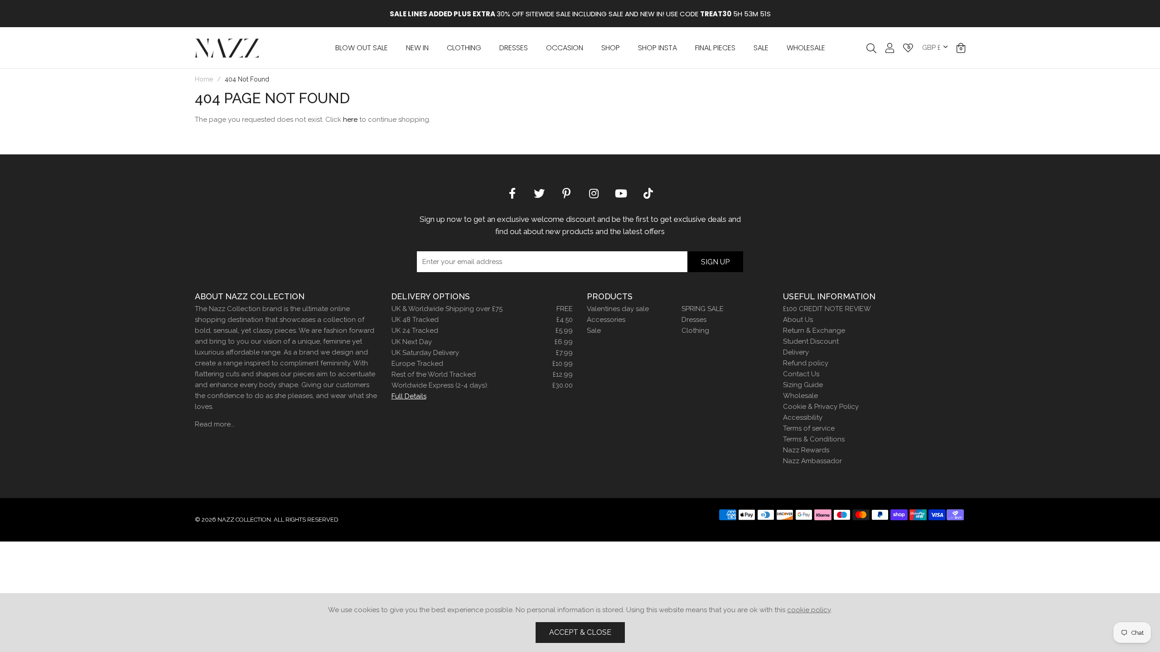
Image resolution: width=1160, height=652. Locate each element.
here (350, 119)
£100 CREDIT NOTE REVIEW (827, 309)
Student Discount (811, 341)
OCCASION (564, 48)
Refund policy (805, 363)
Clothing (464, 48)
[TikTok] (648, 193)
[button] (961, 48)
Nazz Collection (227, 47)
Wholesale (800, 396)
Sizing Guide (803, 385)
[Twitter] (539, 193)
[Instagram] (593, 193)
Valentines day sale (618, 309)
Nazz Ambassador (812, 461)
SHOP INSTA (657, 48)
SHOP (610, 48)
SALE (761, 48)
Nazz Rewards (806, 450)
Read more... (215, 424)
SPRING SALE (703, 309)
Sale (594, 330)
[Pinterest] (566, 193)
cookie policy (809, 610)
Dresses (513, 48)
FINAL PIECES (715, 48)
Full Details (409, 396)
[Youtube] (621, 193)
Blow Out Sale (361, 48)
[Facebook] (512, 193)
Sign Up (715, 262)
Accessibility (802, 417)
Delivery (796, 352)
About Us (798, 320)
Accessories (606, 320)
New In (417, 48)
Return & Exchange (814, 330)
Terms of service (809, 428)
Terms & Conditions (814, 439)
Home (204, 79)
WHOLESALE (806, 48)
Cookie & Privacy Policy (821, 407)
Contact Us (801, 374)
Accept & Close (580, 632)
